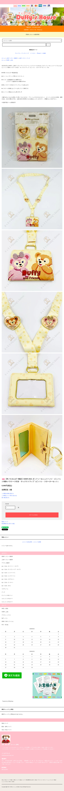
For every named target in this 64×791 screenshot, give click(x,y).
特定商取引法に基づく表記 (8, 523)
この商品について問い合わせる (9, 495)
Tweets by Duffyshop (7, 701)
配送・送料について (15, 779)
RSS (10, 781)
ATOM (13, 781)
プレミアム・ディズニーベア (22, 53)
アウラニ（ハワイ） (6, 615)
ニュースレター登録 (52, 779)
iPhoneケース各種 (41, 53)
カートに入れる (33, 515)
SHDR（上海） (10, 60)
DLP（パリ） (5, 618)
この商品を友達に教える (8, 493)
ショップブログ (5, 781)
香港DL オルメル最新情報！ (33, 34)
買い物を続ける (5, 497)
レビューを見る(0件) (27, 542)
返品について (5, 521)
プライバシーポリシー (42, 779)
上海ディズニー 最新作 (11, 58)
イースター (33, 53)
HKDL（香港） (5, 608)
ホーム (3, 58)
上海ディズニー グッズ (24, 58)
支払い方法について (6, 779)
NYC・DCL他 (5, 624)
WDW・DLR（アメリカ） (8, 621)
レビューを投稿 (37, 542)
